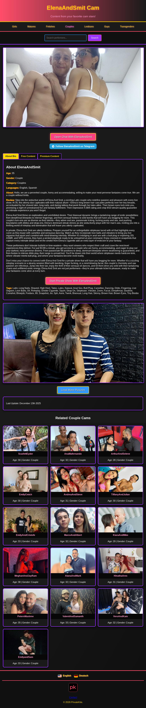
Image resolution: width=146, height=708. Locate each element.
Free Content (28, 156)
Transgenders (127, 26)
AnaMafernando (73, 454)
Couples (69, 26)
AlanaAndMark (73, 576)
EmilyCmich (25, 494)
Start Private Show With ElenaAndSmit (73, 280)
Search (94, 38)
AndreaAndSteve (73, 494)
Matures (31, 26)
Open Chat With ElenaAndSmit (73, 136)
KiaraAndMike (120, 535)
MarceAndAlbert (73, 535)
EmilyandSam (25, 657)
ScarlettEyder (25, 454)
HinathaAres (120, 576)
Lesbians (89, 26)
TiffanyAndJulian (120, 494)
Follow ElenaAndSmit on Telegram (75, 146)
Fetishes (50, 26)
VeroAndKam (120, 616)
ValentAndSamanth (73, 616)
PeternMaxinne (25, 616)
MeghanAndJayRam (26, 576)
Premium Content (49, 156)
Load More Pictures (73, 389)
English (67, 675)
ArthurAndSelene (120, 454)
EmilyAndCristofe (25, 535)
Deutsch (83, 675)
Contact (73, 697)
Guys (107, 26)
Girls (14, 26)
